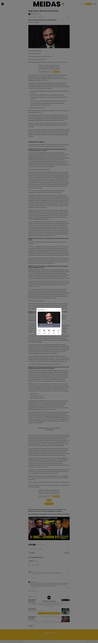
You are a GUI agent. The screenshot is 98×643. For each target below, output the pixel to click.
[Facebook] (44, 330)
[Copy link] (39, 330)
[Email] (49, 330)
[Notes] (54, 330)
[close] (60, 309)
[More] (58, 330)
